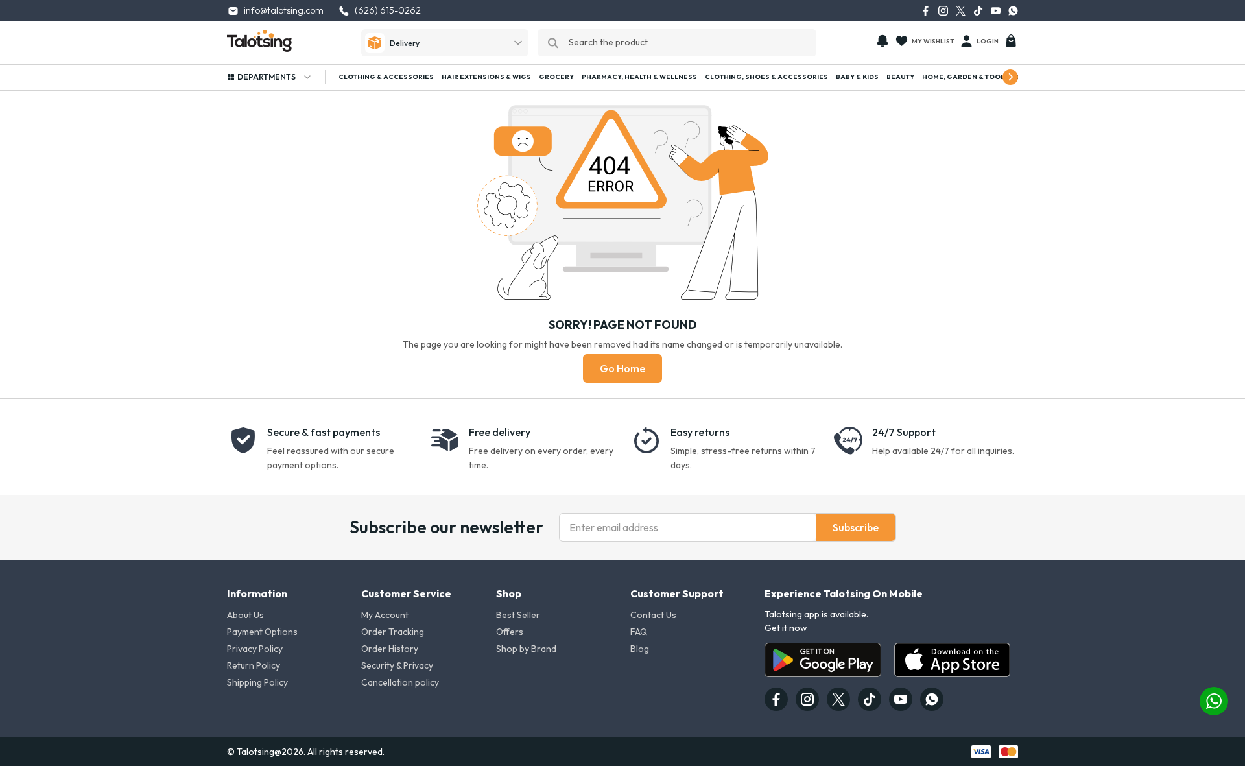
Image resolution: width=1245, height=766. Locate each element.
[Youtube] (996, 11)
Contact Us (653, 615)
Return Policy (253, 665)
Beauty (900, 77)
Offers (509, 632)
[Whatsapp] (1013, 11)
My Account (385, 615)
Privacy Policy (255, 648)
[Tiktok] (978, 11)
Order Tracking (392, 632)
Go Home (622, 368)
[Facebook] (926, 11)
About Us (245, 615)
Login (988, 41)
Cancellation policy (400, 682)
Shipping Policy (257, 682)
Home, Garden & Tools (965, 77)
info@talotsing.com (284, 10)
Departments (266, 77)
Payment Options (262, 632)
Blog (639, 648)
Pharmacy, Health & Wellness (639, 77)
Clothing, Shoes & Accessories (766, 77)
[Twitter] (961, 11)
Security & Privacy (397, 665)
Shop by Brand (526, 648)
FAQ (638, 632)
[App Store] (952, 660)
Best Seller (518, 615)
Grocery (556, 77)
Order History (389, 648)
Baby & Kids (857, 77)
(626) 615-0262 (388, 10)
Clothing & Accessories (386, 77)
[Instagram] (943, 11)
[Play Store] (823, 660)
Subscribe (856, 527)
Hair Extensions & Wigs (486, 77)
